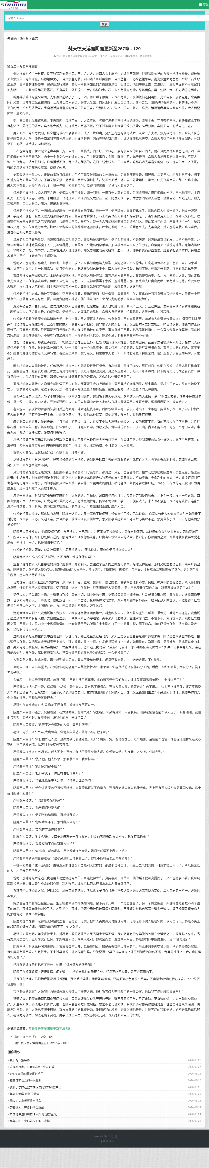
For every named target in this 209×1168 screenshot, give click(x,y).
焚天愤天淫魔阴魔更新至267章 (80, 56)
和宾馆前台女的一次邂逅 (25, 1080)
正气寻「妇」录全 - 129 (38, 1037)
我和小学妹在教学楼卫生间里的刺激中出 (35, 1087)
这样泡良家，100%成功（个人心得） (33, 1067)
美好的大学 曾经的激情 (24, 1094)
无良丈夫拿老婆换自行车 (25, 1100)
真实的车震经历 (20, 1060)
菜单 (205, 4)
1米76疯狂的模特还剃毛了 (26, 1073)
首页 (14, 38)
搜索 (104, 24)
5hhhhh (24, 38)
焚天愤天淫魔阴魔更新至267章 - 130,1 (45, 1043)
